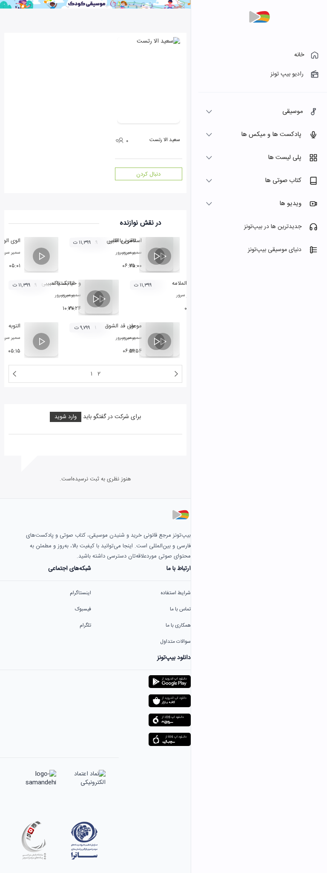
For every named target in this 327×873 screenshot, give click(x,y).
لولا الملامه (184, 283)
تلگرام (85, 625)
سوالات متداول (175, 641)
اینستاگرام (80, 593)
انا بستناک (63, 283)
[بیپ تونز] (259, 17)
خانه (299, 55)
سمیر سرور (125, 253)
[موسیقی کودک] (95, 7)
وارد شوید (65, 417)
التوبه (14, 326)
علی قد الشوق (120, 326)
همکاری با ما (178, 625)
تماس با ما (180, 609)
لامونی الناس (120, 241)
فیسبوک (83, 609)
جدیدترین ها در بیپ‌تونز (272, 227)
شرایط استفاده (176, 593)
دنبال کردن (148, 174)
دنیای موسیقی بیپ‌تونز (274, 250)
